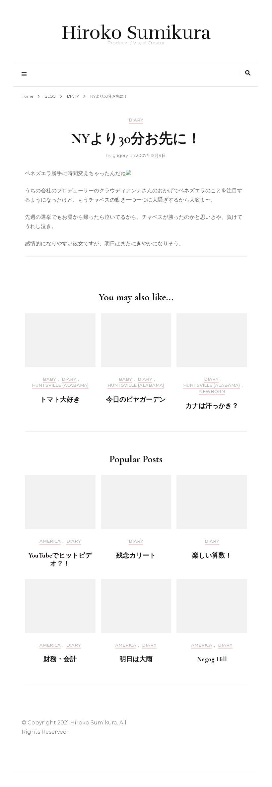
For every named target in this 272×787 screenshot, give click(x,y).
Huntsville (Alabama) (60, 385)
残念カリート (136, 556)
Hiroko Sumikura (136, 32)
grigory (120, 155)
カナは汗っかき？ (211, 406)
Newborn (212, 391)
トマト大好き (60, 400)
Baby (49, 379)
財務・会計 (60, 659)
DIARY (136, 120)
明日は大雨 (136, 659)
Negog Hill (212, 659)
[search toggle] (247, 73)
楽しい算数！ (212, 556)
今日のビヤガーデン (136, 400)
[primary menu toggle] (26, 74)
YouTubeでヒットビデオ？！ (60, 559)
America (50, 541)
